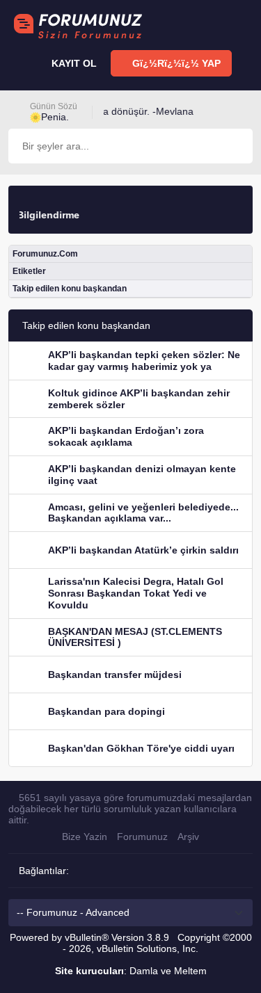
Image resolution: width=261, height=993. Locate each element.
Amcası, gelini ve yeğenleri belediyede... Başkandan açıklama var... (143, 512)
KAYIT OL (73, 63)
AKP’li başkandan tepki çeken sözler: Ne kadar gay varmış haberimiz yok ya (144, 360)
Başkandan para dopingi (106, 711)
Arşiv (188, 836)
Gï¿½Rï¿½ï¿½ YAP (175, 63)
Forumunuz (142, 836)
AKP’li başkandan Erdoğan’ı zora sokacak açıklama (126, 436)
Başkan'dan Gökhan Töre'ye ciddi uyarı (141, 748)
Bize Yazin (84, 836)
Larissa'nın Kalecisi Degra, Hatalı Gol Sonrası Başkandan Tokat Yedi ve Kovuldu (135, 593)
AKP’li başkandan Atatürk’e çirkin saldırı (143, 550)
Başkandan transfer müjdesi (115, 674)
